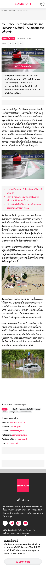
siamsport (16, 426)
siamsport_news (16, 430)
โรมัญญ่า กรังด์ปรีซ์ (26, 409)
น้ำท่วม (5, 412)
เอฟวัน (38, 409)
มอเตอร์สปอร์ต (22, 10)
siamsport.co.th (17, 422)
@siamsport (12, 443)
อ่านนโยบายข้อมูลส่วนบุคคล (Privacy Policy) (21, 552)
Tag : (4, 409)
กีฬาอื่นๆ (12, 10)
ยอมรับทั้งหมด (23, 562)
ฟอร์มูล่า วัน (14, 412)
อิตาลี (15, 409)
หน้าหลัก (4, 10)
